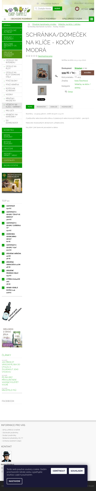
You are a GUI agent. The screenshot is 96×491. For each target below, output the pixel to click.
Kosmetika (9, 130)
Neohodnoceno (45, 56)
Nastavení (14, 481)
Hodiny (9, 95)
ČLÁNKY (6, 355)
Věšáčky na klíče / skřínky (13, 106)
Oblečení (8, 149)
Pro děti (10, 111)
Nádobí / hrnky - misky (10, 154)
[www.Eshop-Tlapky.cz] (17, 11)
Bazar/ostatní (11, 165)
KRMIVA (7, 25)
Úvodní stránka (5, 19)
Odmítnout (59, 471)
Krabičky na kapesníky (12, 116)
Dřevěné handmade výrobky (9, 54)
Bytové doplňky (8, 143)
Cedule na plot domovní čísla (13, 75)
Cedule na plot (11, 67)
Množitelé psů (9, 390)
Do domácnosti (12, 122)
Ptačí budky (12, 81)
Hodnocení (66, 107)
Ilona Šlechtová (81, 81)
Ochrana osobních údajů (11, 441)
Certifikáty (9, 160)
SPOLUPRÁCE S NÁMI (72, 19)
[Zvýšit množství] (80, 71)
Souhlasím (77, 471)
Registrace (89, 3)
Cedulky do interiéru (12, 61)
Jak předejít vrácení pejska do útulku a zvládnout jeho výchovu (11, 367)
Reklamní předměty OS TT (10, 45)
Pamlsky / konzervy (9, 38)
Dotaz (70, 92)
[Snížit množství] (80, 74)
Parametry (41, 107)
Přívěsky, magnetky (11, 100)
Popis (30, 107)
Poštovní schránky (11, 90)
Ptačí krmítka (12, 85)
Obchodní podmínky (21, 19)
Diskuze (53, 107)
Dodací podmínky (47, 19)
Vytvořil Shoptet (88, 486)
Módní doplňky (8, 136)
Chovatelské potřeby (10, 31)
